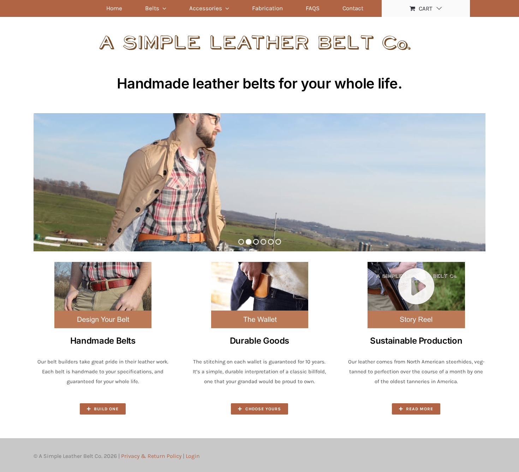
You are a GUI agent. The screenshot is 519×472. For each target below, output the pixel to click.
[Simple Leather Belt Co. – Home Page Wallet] (259, 264)
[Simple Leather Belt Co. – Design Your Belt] (102, 264)
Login (193, 456)
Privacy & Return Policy (151, 456)
